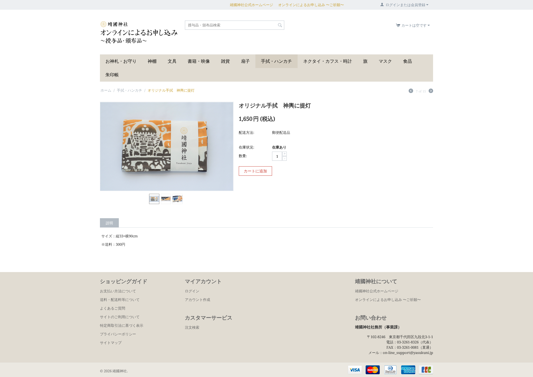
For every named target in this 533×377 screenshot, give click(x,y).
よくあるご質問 (112, 308)
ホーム (105, 90)
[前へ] (411, 91)
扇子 (245, 61)
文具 (172, 61)
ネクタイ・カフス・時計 (327, 61)
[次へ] (431, 91)
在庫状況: (246, 147)
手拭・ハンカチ (276, 61)
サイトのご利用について (120, 316)
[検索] (280, 25)
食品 (407, 61)
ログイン (192, 290)
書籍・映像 (199, 61)
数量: (243, 155)
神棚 (152, 61)
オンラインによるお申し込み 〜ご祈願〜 (311, 4)
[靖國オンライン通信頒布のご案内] (139, 32)
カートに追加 (255, 171)
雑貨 (225, 61)
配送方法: (246, 132)
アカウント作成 (197, 299)
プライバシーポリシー (118, 333)
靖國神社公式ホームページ (251, 4)
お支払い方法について (118, 290)
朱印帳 (112, 75)
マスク (385, 61)
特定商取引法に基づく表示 (121, 325)
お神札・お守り (121, 61)
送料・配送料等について (120, 299)
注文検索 (192, 327)
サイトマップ (111, 342)
